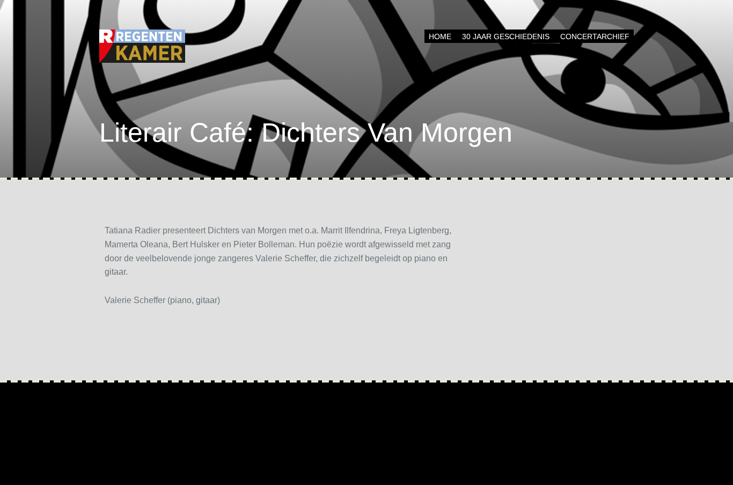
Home (440, 36)
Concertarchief (594, 36)
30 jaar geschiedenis (505, 36)
